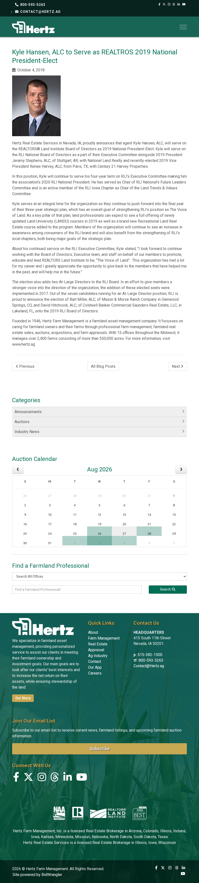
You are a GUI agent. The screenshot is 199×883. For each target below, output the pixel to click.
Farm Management (104, 638)
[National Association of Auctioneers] (59, 813)
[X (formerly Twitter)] (164, 4)
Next (176, 366)
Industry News (27, 431)
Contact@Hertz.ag (148, 666)
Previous (26, 366)
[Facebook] (159, 4)
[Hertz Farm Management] (33, 26)
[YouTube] (184, 4)
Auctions (22, 421)
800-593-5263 (32, 5)
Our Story (23, 698)
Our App (95, 667)
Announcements (28, 411)
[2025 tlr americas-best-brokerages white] (139, 813)
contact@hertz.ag (40, 12)
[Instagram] (169, 4)
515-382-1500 (150, 654)
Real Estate (98, 644)
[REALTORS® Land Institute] (108, 813)
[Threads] (174, 4)
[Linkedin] (178, 4)
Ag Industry (98, 655)
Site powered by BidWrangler (37, 874)
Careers (94, 673)
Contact (94, 661)
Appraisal (96, 650)
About (93, 632)
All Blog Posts (103, 366)
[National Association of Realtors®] (77, 813)
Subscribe (100, 748)
